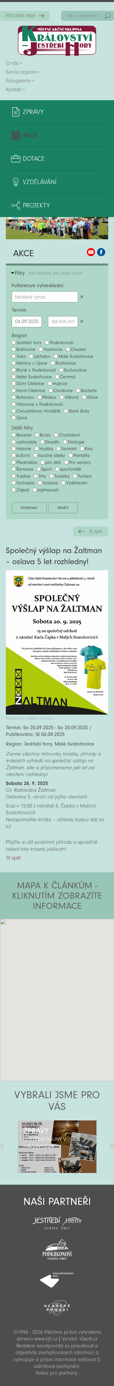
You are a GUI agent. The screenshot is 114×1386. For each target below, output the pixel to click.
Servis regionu (21, 72)
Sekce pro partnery (56, 1373)
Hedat (108, 16)
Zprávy (33, 112)
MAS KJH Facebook (101, 252)
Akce (30, 135)
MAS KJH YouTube (91, 252)
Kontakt (13, 89)
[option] (57, 1146)
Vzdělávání (39, 182)
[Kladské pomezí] (57, 1305)
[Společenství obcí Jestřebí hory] (57, 1219)
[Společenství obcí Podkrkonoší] (57, 1248)
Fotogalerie (18, 81)
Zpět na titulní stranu (57, 40)
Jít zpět (95, 531)
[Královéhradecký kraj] (57, 1277)
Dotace (34, 158)
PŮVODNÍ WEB (20, 15)
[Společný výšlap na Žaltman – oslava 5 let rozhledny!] (57, 713)
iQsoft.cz (88, 1339)
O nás (12, 63)
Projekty (36, 205)
